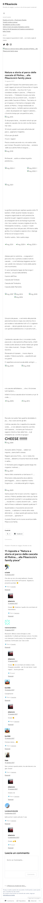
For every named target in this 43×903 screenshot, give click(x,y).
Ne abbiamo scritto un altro (11, 24)
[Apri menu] (4, 13)
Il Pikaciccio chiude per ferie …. (16, 886)
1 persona (16, 613)
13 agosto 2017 (9, 575)
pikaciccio (11, 601)
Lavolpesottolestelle (11, 811)
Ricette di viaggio (16, 545)
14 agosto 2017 (9, 762)
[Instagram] (11, 44)
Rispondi (7, 590)
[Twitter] (4, 44)
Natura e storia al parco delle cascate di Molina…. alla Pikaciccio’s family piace (20, 75)
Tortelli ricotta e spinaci (10, 22)
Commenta (30, 874)
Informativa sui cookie (9, 895)
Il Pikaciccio (10, 4)
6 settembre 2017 (10, 813)
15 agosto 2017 (13, 789)
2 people (13, 586)
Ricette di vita (27, 545)
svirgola (7, 572)
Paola (6, 760)
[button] (16, 168)
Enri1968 (7, 688)
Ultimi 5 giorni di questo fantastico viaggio (16, 27)
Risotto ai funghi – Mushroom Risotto (14, 20)
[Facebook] (7, 44)
